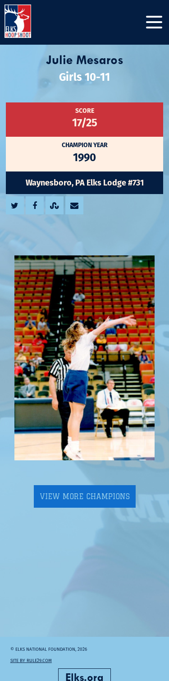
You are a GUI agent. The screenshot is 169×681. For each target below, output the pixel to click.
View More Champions (85, 496)
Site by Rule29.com (31, 660)
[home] (27, 22)
